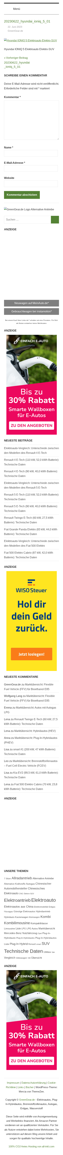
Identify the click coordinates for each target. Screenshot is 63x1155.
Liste (18, 928)
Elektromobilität (41, 907)
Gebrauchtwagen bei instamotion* (31, 311)
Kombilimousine (17, 923)
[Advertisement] (31, 264)
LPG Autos (32, 928)
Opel (40, 933)
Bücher (30, 1087)
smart (38, 944)
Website (9, 178)
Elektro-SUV (29, 894)
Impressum (13, 1082)
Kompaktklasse (39, 923)
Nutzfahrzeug (29, 933)
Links (21, 1087)
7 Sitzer (7, 878)
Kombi (45, 917)
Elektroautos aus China (18, 906)
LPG (24, 929)
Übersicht (36, 957)
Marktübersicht (46, 928)
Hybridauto (9, 917)
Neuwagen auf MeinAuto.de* (31, 303)
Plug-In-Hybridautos (25, 938)
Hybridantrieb (43, 911)
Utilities (47, 952)
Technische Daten (23, 951)
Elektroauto (43, 900)
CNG (21, 894)
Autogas (30, 883)
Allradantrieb (22, 878)
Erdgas (52, 907)
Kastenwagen (21, 917)
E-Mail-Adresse (14, 162)
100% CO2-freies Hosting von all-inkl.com (31, 1146)
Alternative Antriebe (43, 878)
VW (29, 958)
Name (8, 147)
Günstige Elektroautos (24, 911)
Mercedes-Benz (13, 933)
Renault (32, 944)
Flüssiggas (8, 912)
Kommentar (12, 97)
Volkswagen (21, 958)
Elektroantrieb (17, 900)
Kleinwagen (34, 917)
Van (53, 952)
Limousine (9, 928)
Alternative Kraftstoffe (14, 884)
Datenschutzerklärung (34, 1082)
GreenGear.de (15, 30)
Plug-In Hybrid (19, 943)
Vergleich (9, 957)
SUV (46, 943)
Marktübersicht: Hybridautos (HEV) (35, 731)
